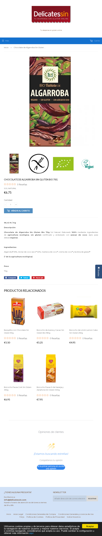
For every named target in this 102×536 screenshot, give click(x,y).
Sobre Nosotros (73, 517)
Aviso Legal (18, 514)
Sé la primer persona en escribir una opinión (51, 467)
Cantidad (8, 200)
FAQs (22, 517)
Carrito (97, 41)
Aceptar (90, 526)
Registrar (92, 499)
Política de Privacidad (55, 517)
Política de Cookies (35, 517)
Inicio (6, 47)
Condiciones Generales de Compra (41, 514)
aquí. (31, 533)
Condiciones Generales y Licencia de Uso (76, 514)
